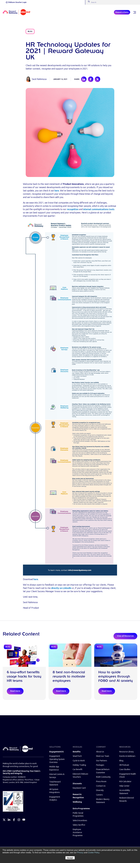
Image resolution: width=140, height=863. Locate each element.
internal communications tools (98, 209)
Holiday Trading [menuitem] (79, 765)
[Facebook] (14, 819)
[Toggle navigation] (134, 12)
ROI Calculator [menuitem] (125, 781)
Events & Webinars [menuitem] (127, 756)
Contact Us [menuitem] (101, 786)
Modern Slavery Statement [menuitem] (102, 800)
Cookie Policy (93, 852)
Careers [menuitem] (99, 795)
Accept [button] (70, 857)
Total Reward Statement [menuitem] (55, 783)
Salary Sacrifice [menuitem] (79, 825)
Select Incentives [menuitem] (80, 820)
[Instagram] (19, 819)
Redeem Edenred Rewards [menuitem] (126, 799)
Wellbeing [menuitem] (77, 802)
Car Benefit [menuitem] (77, 769)
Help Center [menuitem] (124, 786)
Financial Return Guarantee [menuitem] (103, 771)
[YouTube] (23, 819)
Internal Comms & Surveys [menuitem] (56, 775)
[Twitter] (4, 819)
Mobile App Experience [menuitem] (54, 768)
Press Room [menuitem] (101, 781)
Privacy (80, 852)
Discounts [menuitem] (77, 783)
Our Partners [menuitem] (101, 760)
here (35, 579)
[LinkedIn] (9, 819)
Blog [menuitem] (121, 760)
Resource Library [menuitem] (126, 752)
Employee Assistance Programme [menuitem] (78, 832)
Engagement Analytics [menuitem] (54, 798)
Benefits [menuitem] (77, 752)
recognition (72, 209)
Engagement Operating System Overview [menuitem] (57, 759)
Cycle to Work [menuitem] (79, 760)
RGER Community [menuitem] (103, 777)
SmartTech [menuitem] (77, 756)
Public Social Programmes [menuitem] (78, 814)
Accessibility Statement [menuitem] (124, 791)
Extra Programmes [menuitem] (81, 808)
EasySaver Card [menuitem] (79, 788)
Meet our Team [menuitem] (102, 756)
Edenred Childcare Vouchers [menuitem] (80, 775)
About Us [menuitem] (100, 752)
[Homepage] (16, 12)
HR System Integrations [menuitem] (54, 791)
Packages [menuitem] (100, 765)
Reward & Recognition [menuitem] (78, 796)
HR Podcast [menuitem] (124, 765)
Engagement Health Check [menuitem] (127, 775)
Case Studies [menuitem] (124, 769)
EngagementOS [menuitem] (56, 752)
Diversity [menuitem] (100, 790)
